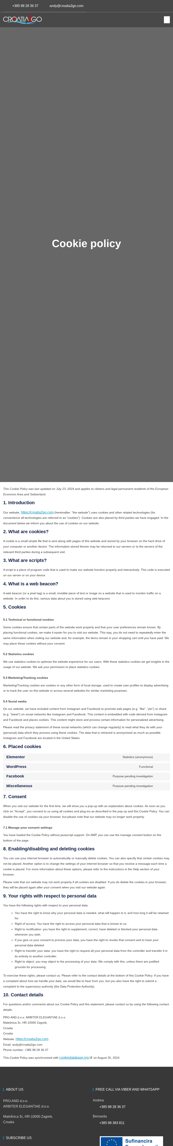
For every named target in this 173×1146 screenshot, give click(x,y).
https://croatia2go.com (37, 512)
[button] (165, 6)
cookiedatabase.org (74, 1057)
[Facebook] (140, 6)
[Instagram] (147, 6)
